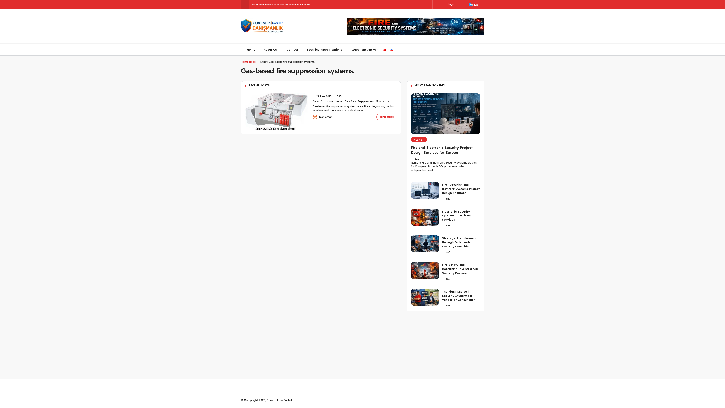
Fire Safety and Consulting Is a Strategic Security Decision (460, 269)
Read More (386, 117)
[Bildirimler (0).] (461, 4)
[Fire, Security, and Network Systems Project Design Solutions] (425, 190)
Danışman (325, 117)
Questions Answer (365, 49)
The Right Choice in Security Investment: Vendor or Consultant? (458, 296)
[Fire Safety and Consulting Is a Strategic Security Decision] (425, 270)
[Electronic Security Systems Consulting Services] (425, 217)
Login (450, 4)
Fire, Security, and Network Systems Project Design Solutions (461, 189)
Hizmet (419, 139)
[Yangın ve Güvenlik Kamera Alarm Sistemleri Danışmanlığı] (262, 26)
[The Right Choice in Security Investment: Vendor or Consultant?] (425, 297)
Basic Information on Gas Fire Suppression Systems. (351, 101)
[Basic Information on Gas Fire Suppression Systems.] (276, 112)
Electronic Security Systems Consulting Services (456, 216)
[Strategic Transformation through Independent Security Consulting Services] (425, 243)
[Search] (437, 5)
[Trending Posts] (245, 4)
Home (251, 49)
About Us (270, 49)
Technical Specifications (324, 49)
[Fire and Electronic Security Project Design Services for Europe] (445, 114)
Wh (254, 4)
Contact (292, 49)
